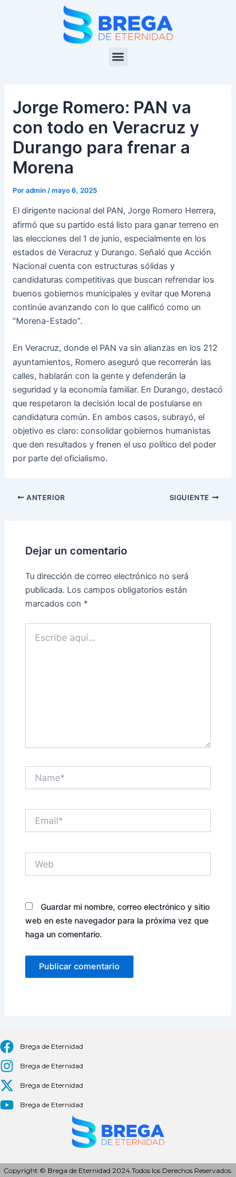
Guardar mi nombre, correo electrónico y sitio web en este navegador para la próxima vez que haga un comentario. (117, 920)
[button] (118, 56)
